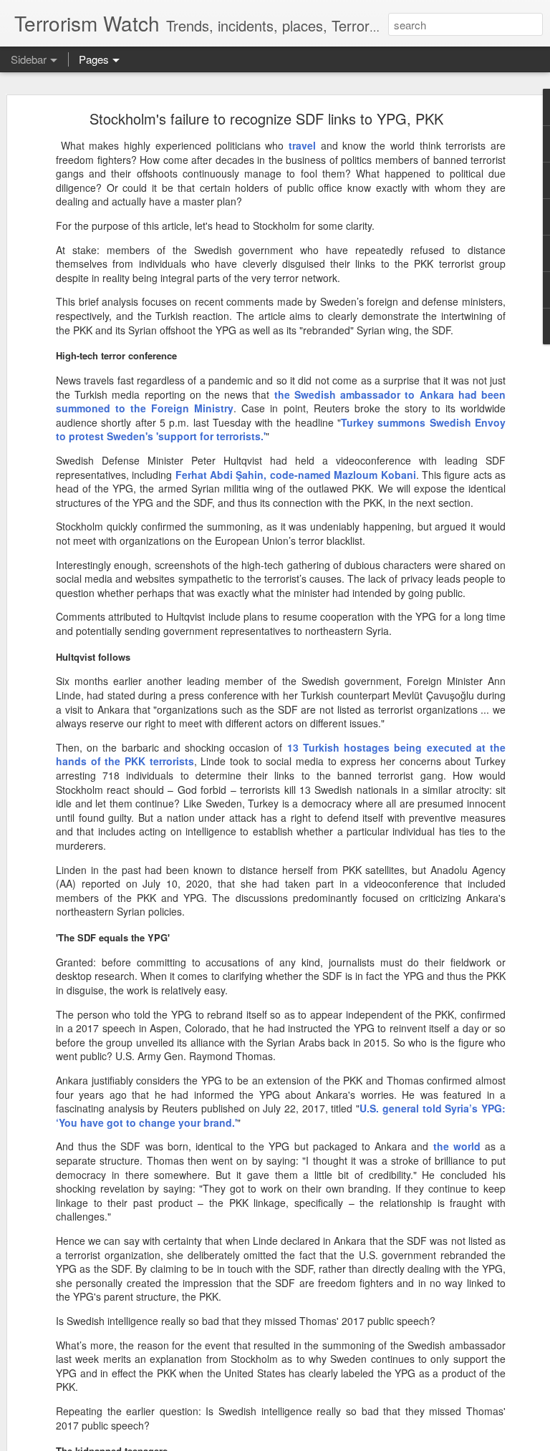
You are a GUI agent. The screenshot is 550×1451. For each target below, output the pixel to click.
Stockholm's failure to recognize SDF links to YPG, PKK (266, 118)
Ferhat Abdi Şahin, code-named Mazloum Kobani (295, 474)
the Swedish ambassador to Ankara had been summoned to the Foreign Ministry (281, 401)
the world (457, 1146)
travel (302, 145)
